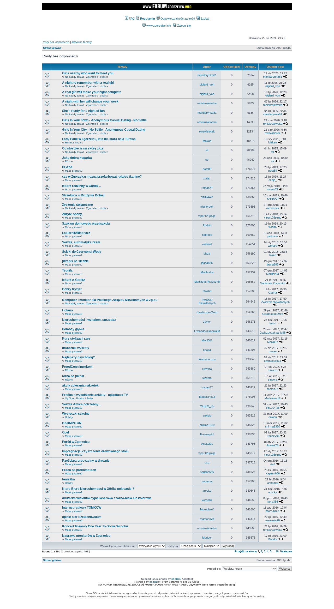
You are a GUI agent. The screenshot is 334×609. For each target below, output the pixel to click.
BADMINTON (71, 423)
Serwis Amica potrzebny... (81, 404)
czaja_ (207, 178)
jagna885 (207, 262)
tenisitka (68, 479)
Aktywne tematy (81, 42)
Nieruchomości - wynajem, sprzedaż (89, 320)
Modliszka (207, 272)
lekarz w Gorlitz (73, 280)
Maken (207, 140)
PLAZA (67, 167)
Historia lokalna (74, 142)
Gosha (207, 291)
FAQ (131, 18)
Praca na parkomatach (79, 470)
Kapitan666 (207, 471)
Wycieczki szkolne (76, 413)
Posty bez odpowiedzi (55, 42)
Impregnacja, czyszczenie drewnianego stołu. (95, 451)
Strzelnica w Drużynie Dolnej (83, 195)
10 (277, 551)
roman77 (207, 187)
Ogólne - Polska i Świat (79, 398)
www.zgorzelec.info (158, 25)
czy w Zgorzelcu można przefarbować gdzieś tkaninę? (102, 176)
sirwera (207, 368)
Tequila (67, 270)
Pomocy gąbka (73, 329)
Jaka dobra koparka (77, 158)
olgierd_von (207, 84)
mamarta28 (207, 518)
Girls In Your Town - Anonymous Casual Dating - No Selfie (104, 120)
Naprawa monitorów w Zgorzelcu (86, 536)
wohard (207, 244)
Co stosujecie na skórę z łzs (83, 148)
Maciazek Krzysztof (207, 281)
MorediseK (207, 509)
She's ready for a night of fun (83, 111)
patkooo (207, 234)
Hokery (67, 310)
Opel (65, 432)
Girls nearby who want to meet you (87, 73)
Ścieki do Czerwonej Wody (81, 252)
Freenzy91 (207, 434)
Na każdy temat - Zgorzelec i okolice (86, 76)
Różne (69, 161)
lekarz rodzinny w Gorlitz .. (81, 186)
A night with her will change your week (90, 101)
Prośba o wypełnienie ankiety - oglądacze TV (95, 395)
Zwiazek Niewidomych (207, 301)
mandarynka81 (207, 75)
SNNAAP (207, 197)
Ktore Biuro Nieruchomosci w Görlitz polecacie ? (98, 489)
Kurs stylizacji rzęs (76, 338)
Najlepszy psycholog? (78, 357)
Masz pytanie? (73, 170)
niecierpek (206, 206)
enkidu (207, 415)
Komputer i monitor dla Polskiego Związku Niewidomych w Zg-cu (109, 300)
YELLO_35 (207, 406)
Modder (207, 537)
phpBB (154, 581)
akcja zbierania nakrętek (80, 385)
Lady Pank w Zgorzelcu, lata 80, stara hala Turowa (99, 139)
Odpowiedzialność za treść (177, 18)
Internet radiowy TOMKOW (81, 507)
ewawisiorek (207, 131)
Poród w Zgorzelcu (76, 442)
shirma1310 (207, 424)
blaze (207, 253)
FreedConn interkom (77, 367)
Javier (207, 321)
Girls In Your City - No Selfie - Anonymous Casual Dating (103, 129)
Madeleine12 (207, 396)
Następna (286, 551)
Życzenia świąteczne (77, 205)
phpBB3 (176, 578)
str (207, 150)
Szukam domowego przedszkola (86, 223)
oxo (207, 462)
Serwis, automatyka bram (81, 242)
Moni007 (207, 340)
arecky (206, 490)
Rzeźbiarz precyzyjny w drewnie (86, 460)
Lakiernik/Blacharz (76, 233)
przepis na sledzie (75, 261)
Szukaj (204, 18)
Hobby (69, 417)
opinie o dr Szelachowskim (82, 517)
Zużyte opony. (72, 214)
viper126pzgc (207, 216)
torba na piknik (73, 376)
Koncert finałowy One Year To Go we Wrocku (95, 526)
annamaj (207, 481)
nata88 (207, 169)
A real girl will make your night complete (91, 92)
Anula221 (207, 443)
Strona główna (52, 47)
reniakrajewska (207, 103)
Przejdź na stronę (246, 551)
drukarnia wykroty (75, 348)
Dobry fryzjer (72, 289)
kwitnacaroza (207, 359)
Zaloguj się (183, 25)
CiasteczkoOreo (206, 312)
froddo (207, 225)
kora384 (207, 500)
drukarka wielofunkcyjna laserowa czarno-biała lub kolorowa (107, 498)
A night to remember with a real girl (88, 83)
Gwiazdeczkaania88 (207, 331)
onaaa (207, 349)
